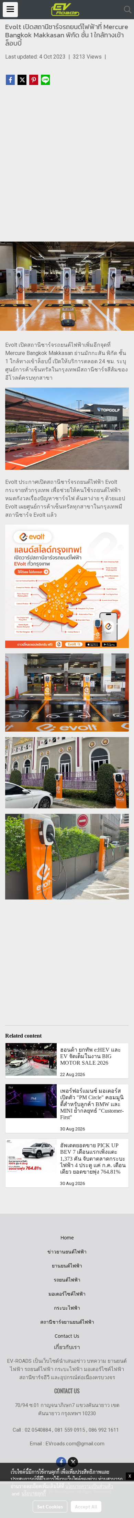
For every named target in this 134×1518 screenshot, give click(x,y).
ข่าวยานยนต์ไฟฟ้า (67, 1251)
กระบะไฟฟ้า (67, 1308)
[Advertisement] (67, 166)
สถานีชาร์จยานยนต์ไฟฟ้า (67, 1322)
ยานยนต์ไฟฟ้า (67, 1265)
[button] (125, 9)
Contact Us (67, 1336)
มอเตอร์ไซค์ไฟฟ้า (67, 1293)
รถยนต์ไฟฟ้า (67, 1279)
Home (67, 1237)
